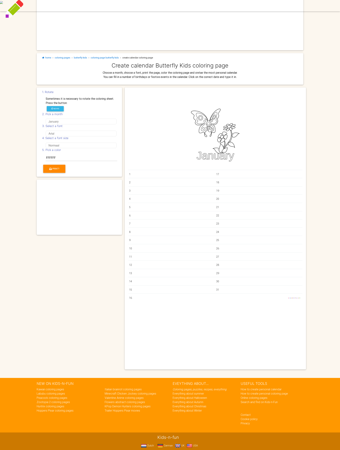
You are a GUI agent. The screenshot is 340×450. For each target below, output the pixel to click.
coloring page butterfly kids (105, 57)
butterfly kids (80, 57)
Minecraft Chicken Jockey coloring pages (130, 393)
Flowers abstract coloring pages (125, 402)
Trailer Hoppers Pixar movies (122, 410)
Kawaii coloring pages (50, 389)
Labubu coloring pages (51, 393)
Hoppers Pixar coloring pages (55, 410)
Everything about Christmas (189, 406)
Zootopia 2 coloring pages (53, 402)
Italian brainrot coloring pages (123, 389)
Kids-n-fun (92, 5)
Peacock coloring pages (52, 398)
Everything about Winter (187, 410)
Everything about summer (188, 393)
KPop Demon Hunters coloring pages (128, 406)
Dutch (150, 445)
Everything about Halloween (190, 398)
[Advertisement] (79, 207)
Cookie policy (249, 419)
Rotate (56, 108)
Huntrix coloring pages (50, 406)
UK (183, 445)
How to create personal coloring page (264, 393)
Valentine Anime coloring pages (124, 398)
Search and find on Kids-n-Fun (259, 402)
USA (195, 445)
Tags (218, 5)
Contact (246, 415)
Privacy (245, 423)
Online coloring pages (254, 398)
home (47, 57)
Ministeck (187, 5)
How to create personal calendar (261, 389)
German (168, 445)
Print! (55, 168)
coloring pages (62, 57)
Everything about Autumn (188, 402)
